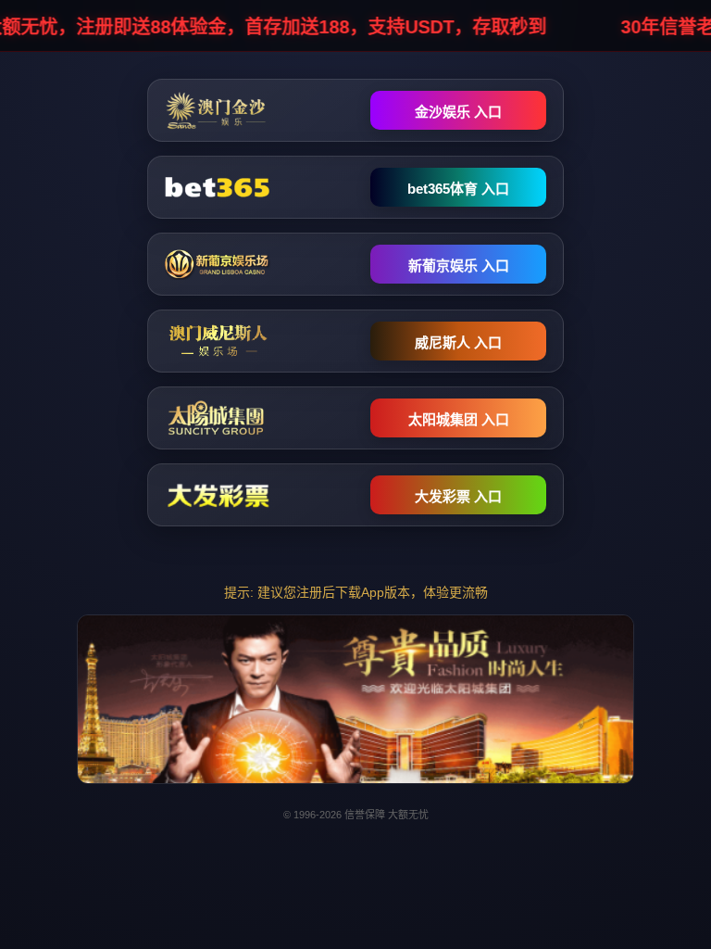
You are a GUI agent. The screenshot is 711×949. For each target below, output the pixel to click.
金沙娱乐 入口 (458, 112)
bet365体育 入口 (458, 188)
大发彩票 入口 (458, 496)
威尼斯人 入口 (458, 342)
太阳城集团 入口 (458, 419)
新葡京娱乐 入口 (458, 265)
